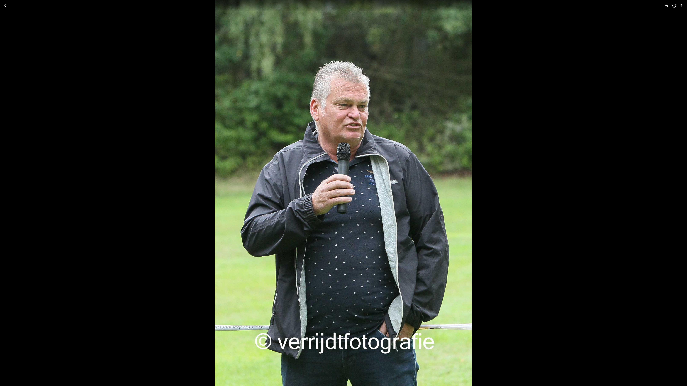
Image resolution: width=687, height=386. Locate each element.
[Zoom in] (667, 5)
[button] (677, 193)
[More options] (681, 5)
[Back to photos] (5, 5)
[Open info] (674, 5)
